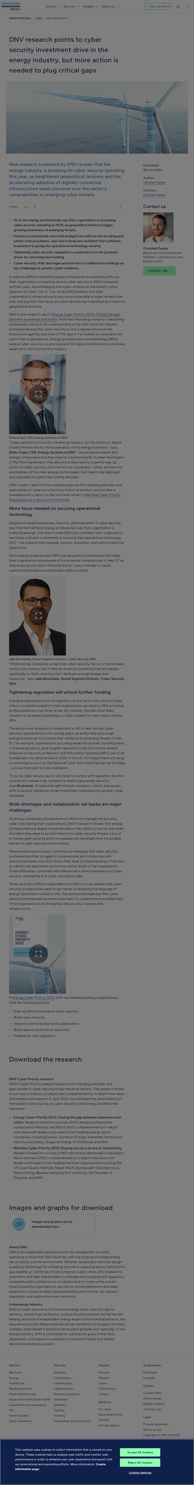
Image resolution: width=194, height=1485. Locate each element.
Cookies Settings (140, 1472)
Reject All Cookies (140, 1462)
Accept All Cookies (140, 1452)
